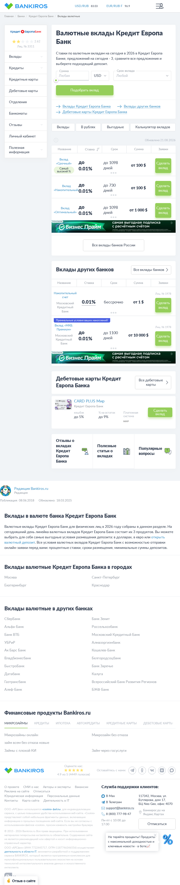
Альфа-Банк (14, 627)
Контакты (11, 800)
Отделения (18, 102)
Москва (10, 577)
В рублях (88, 127)
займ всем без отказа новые (26, 742)
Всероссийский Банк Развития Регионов (124, 682)
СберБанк (12, 619)
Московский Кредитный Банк (65, 307)
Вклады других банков (142, 106)
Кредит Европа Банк (88, 406)
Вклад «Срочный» (64, 161)
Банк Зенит (101, 619)
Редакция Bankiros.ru (31, 488)
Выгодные (115, 127)
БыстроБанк (14, 666)
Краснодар (101, 585)
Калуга (97, 674)
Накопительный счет (65, 295)
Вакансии (81, 787)
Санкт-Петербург (106, 577)
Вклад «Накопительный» (66, 188)
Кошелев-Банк (103, 650)
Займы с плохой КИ (20, 750)
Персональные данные (63, 796)
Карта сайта (30, 800)
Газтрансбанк (15, 682)
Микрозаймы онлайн (21, 735)
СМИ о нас (31, 787)
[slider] (56, 80)
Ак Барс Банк (15, 650)
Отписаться (41, 791)
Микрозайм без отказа (110, 735)
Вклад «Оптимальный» (65, 210)
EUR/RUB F (114, 6)
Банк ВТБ (11, 634)
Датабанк (12, 674)
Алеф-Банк (13, 689)
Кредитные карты (23, 79)
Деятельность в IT (56, 800)
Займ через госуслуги (109, 750)
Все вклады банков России (113, 245)
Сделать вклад (163, 166)
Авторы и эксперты (57, 787)
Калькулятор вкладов (152, 127)
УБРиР (9, 642)
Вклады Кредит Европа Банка (87, 106)
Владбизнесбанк (17, 658)
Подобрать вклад (84, 90)
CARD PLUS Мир (89, 401)
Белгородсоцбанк (106, 658)
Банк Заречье (102, 666)
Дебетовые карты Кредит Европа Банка (95, 112)
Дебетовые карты (23, 91)
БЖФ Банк (100, 689)
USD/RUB (82, 6)
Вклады (63, 127)
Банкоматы (18, 113)
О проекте (11, 787)
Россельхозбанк (105, 627)
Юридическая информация (23, 796)
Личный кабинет (22, 136)
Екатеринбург (15, 585)
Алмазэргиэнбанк (106, 642)
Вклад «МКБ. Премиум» (64, 327)
